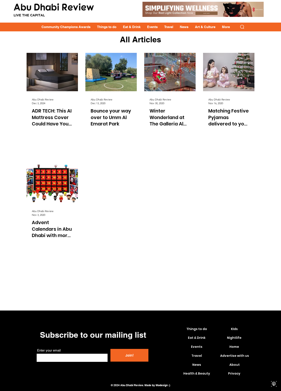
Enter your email (49, 350)
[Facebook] (274, 353)
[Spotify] (274, 376)
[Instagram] (274, 361)
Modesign (162, 385)
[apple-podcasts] (274, 384)
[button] (242, 27)
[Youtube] (274, 368)
